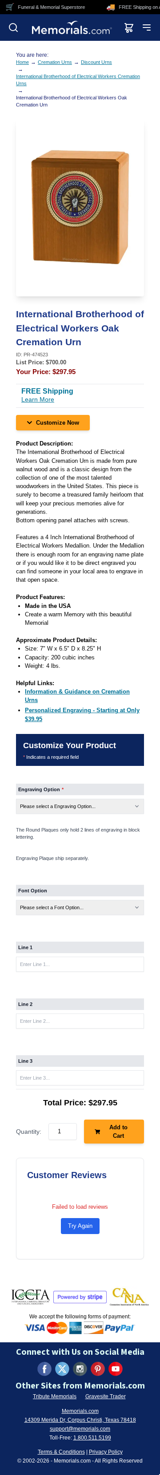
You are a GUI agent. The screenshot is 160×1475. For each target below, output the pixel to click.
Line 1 (25, 947)
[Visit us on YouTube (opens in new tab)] (115, 1369)
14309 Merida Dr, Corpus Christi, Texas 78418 (80, 1420)
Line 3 (25, 1061)
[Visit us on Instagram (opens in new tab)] (80, 1369)
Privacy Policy (106, 1452)
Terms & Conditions (61, 1452)
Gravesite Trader (105, 1396)
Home (22, 62)
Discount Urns (96, 62)
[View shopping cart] (129, 27)
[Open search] (13, 27)
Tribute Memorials (54, 1396)
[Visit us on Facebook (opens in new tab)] (44, 1369)
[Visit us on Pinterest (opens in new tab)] (98, 1369)
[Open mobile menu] (147, 27)
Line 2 (25, 1004)
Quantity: (28, 1131)
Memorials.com (80, 1411)
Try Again (80, 1226)
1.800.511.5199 (92, 1438)
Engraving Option (41, 789)
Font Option (32, 890)
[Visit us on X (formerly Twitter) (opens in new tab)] (62, 1369)
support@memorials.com (80, 1429)
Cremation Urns (55, 62)
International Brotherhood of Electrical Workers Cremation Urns (78, 80)
